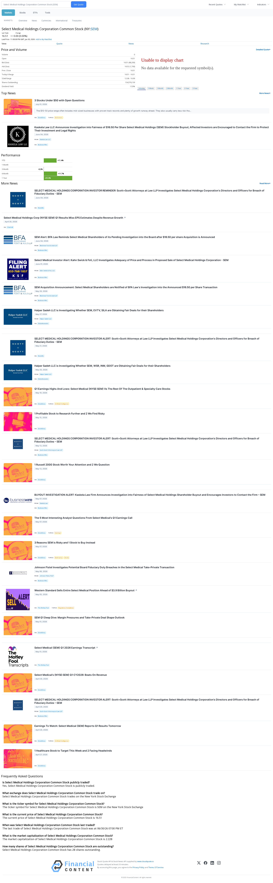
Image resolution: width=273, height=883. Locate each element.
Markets (8, 12)
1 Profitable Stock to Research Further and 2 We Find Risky (69, 413)
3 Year (186, 88)
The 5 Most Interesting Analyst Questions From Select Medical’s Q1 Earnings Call (83, 517)
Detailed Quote (262, 49)
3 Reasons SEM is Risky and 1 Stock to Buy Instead (64, 542)
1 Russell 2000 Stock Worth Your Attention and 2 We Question (72, 464)
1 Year (178, 88)
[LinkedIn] (212, 866)
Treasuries (77, 20)
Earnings (58, 533)
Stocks (22, 12)
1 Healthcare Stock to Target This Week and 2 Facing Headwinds (73, 750)
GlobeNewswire (43, 323)
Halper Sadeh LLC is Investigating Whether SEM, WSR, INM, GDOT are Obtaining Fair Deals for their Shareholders (102, 365)
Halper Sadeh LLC (45, 319)
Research (204, 43)
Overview (23, 20)
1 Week (151, 88)
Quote (59, 43)
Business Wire (42, 145)
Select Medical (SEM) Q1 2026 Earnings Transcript (66, 647)
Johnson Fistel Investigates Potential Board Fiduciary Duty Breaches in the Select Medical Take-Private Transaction (104, 567)
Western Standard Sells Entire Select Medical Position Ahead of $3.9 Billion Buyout (85, 590)
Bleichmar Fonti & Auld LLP (48, 245)
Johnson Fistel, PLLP (46, 576)
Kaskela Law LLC (45, 139)
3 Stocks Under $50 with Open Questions (59, 100)
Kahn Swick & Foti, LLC (47, 270)
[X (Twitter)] (199, 866)
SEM (94, 28)
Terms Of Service (156, 867)
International (61, 20)
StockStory (41, 117)
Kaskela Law (44, 503)
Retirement (58, 117)
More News (264, 93)
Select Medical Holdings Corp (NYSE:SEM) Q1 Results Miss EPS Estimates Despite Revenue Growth (65, 217)
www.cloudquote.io (145, 861)
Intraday (142, 88)
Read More (264, 183)
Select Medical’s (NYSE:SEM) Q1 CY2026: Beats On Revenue (70, 674)
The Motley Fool (43, 608)
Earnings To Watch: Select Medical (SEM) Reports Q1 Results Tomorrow (77, 725)
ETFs (35, 12)
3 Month (170, 88)
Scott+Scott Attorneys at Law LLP (51, 450)
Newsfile (41, 208)
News (34, 20)
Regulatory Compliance (66, 608)
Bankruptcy (58, 557)
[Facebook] (205, 866)
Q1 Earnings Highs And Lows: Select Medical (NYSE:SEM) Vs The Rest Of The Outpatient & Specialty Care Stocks (102, 388)
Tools (47, 12)
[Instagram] (219, 866)
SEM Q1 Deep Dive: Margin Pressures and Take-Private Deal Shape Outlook (79, 617)
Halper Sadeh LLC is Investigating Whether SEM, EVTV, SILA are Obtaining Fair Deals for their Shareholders (99, 310)
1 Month (160, 88)
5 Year (195, 88)
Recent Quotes (216, 4)
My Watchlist (240, 4)
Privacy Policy (138, 867)
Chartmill (10, 227)
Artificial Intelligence (61, 404)
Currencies (46, 20)
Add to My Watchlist (44, 39)
